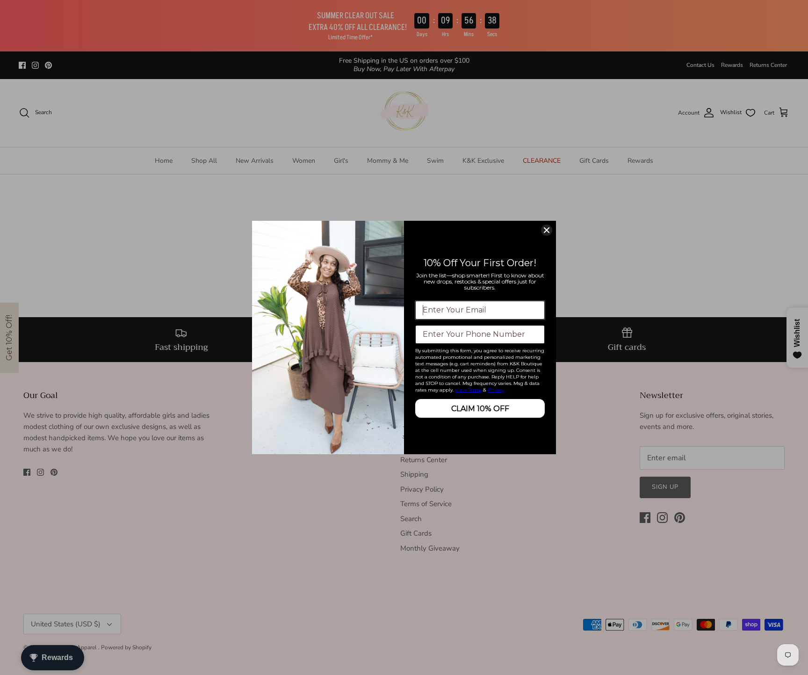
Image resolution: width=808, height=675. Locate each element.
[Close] (546, 230)
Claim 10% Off (480, 408)
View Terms (468, 390)
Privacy (496, 390)
